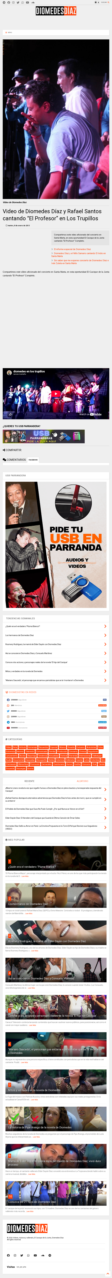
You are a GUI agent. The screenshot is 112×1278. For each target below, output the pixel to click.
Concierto (73, 751)
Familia (52, 751)
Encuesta (10, 768)
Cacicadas (30, 760)
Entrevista (10, 751)
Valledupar (97, 756)
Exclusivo (81, 747)
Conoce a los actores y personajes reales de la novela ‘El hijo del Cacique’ (52, 1015)
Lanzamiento (12, 756)
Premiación (11, 764)
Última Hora (23, 764)
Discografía (42, 760)
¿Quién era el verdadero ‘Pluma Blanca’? (32, 866)
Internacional (84, 756)
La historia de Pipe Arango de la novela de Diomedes (40, 1127)
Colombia (95, 760)
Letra (86, 760)
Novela (23, 756)
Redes (51, 760)
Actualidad (53, 756)
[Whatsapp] (22, 2)
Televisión (30, 751)
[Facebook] (8, 2)
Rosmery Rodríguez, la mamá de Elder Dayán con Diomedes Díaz (47, 941)
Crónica (82, 751)
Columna (60, 760)
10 (10, 1196)
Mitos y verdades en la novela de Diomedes (34, 1090)
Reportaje (32, 756)
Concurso (86, 764)
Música (62, 747)
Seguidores (93, 751)
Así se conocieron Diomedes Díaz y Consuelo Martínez (41, 978)
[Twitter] (18, 2)
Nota (15, 747)
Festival (64, 756)
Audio (8, 760)
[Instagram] (13, 2)
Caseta (79, 760)
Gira (103, 760)
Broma (30, 768)
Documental (18, 760)
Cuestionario (58, 764)
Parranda (73, 756)
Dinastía (71, 747)
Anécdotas (91, 747)
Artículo (22, 747)
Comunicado (41, 751)
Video (8, 747)
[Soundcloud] (33, 2)
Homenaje (32, 747)
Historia (20, 751)
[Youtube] (27, 2)
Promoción (35, 764)
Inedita (77, 764)
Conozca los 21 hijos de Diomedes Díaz (32, 1202)
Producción (62, 751)
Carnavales (46, 764)
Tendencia (42, 756)
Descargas (20, 768)
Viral (94, 764)
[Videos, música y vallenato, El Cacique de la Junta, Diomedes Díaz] (56, 14)
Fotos (100, 747)
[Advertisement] (56, 22)
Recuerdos (43, 747)
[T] (4, 2)
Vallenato (70, 760)
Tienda (101, 764)
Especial (53, 747)
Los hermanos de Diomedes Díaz (28, 904)
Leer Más (25, 876)
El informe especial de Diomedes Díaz (72, 249)
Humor (69, 764)
